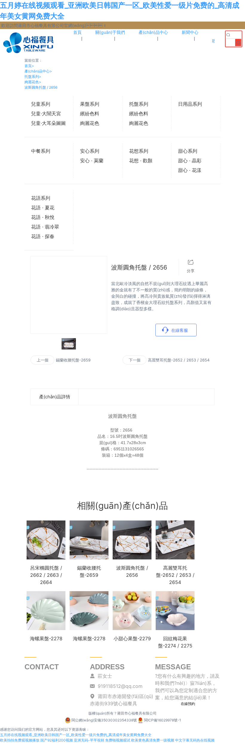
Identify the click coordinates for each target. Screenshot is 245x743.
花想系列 (138, 151)
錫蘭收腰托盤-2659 (73, 360)
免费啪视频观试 (117, 740)
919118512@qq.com (120, 686)
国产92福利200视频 (56, 740)
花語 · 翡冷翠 (45, 227)
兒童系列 (40, 104)
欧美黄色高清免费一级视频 (152, 740)
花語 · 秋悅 (42, 217)
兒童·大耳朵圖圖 (48, 123)
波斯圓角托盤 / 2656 (40, 87)
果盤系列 (89, 104)
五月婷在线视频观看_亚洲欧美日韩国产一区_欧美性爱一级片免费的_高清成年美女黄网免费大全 (75, 735)
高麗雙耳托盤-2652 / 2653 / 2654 (178, 360)
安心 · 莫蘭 (91, 161)
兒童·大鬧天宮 (46, 113)
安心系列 (89, 151)
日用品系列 (190, 104)
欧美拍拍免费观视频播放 (19, 740)
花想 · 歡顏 (140, 161)
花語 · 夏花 (42, 208)
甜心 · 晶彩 (189, 161)
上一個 (42, 360)
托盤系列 (32, 76)
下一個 (134, 360)
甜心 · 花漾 (189, 170)
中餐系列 (40, 151)
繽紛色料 (89, 113)
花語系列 (40, 198)
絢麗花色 (32, 82)
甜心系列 (187, 151)
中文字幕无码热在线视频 (195, 740)
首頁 (29, 65)
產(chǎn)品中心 (38, 71)
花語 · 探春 (42, 236)
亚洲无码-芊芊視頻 (89, 740)
